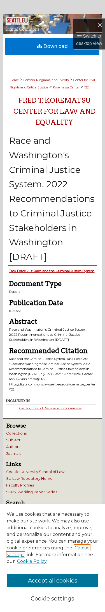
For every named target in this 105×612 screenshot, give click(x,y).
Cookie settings (52, 598)
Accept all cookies (52, 580)
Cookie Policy (32, 561)
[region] (52, 558)
